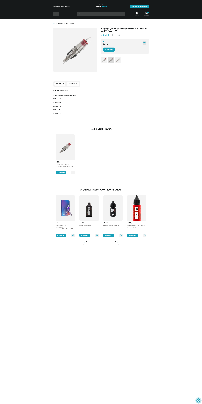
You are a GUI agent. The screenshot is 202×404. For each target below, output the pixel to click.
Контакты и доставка (139, 6)
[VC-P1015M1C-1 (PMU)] (104, 60)
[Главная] (101, 6)
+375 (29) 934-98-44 (61, 6)
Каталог (60, 23)
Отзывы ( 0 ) (72, 83)
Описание (60, 83)
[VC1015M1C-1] (118, 60)
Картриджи (70, 23)
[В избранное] (144, 43)
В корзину (109, 49)
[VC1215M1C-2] (111, 60)
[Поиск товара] (122, 14)
